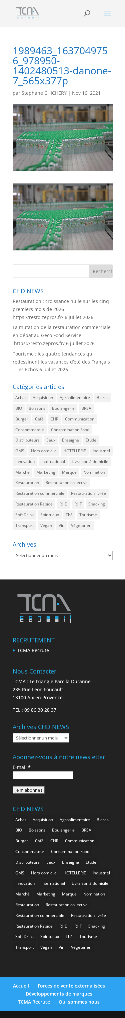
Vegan (46, 525)
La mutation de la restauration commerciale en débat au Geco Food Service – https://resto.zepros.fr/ (62, 335)
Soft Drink (24, 515)
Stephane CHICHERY (44, 93)
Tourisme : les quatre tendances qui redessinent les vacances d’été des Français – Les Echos (61, 361)
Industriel (101, 451)
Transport (24, 525)
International (53, 461)
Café (39, 419)
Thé (69, 515)
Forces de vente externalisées (71, 986)
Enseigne (70, 440)
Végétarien (81, 525)
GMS (19, 451)
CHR (54, 419)
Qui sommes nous (79, 1002)
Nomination (94, 472)
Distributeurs (27, 440)
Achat (20, 397)
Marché (22, 472)
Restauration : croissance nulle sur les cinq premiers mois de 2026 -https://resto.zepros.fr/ (61, 309)
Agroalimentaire (75, 397)
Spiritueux (49, 515)
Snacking (96, 504)
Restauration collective (67, 482)
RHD (63, 504)
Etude (91, 440)
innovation (25, 461)
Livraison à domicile (90, 461)
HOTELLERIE (74, 451)
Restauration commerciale (39, 493)
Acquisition (43, 397)
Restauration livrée (88, 493)
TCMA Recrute (33, 650)
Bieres (103, 397)
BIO (18, 408)
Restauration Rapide (34, 504)
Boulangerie (63, 408)
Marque (69, 472)
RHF (78, 504)
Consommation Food (70, 430)
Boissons (37, 408)
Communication (79, 419)
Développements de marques (59, 994)
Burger (21, 419)
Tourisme (88, 515)
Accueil (21, 986)
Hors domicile (44, 451)
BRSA (86, 408)
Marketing (45, 472)
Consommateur (29, 430)
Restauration (27, 482)
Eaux (50, 440)
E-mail (22, 767)
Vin (61, 525)
